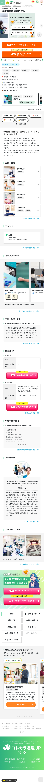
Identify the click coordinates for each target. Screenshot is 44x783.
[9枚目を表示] (29, 716)
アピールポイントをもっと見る (30, 343)
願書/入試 (38, 60)
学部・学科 (7, 60)
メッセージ (32, 627)
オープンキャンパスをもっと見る (29, 311)
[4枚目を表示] (21, 716)
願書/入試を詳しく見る (32, 413)
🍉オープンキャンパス (19, 60)
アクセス (30, 60)
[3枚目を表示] (19, 716)
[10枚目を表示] (31, 716)
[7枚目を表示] (26, 716)
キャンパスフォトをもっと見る (30, 564)
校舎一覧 (11, 620)
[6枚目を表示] (24, 716)
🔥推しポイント (8, 120)
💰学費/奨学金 (22, 115)
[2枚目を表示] (17, 716)
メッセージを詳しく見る (32, 522)
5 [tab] (25, 40)
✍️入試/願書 (22, 120)
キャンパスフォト (11, 640)
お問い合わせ (8, 762)
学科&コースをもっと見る (31, 218)
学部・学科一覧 (32, 620)
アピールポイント (32, 633)
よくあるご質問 (35, 759)
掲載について (35, 762)
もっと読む (21, 444)
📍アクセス (35, 115)
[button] (1, 60)
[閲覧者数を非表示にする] (15, 780)
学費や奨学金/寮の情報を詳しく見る (28, 450)
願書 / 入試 (11, 627)
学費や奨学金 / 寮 (11, 633)
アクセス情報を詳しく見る (31, 248)
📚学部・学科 (8, 115)
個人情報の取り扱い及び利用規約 (14, 759)
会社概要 (22, 762)
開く (21, 732)
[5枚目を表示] (22, 716)
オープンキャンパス (32, 614)
